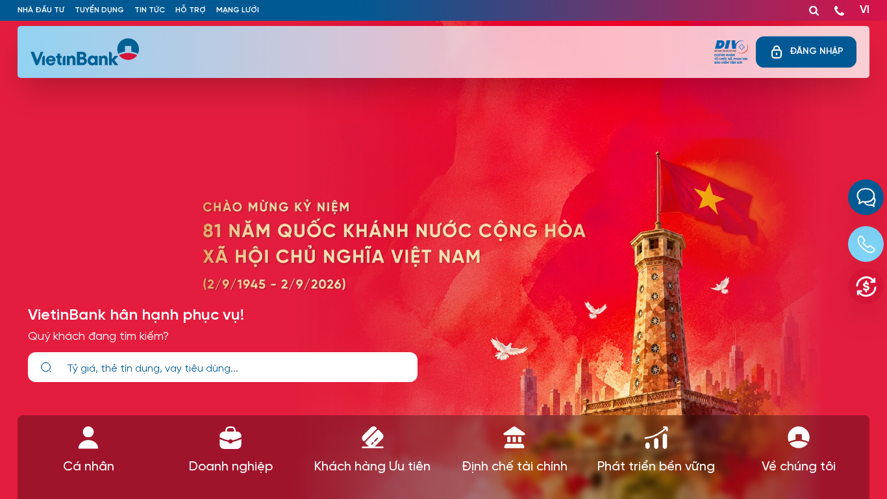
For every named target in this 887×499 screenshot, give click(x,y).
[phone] (839, 8)
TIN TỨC (149, 10)
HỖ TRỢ (190, 10)
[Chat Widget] (866, 197)
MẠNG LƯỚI (237, 10)
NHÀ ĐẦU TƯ (41, 10)
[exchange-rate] (866, 286)
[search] (46, 367)
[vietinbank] (86, 52)
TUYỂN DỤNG (99, 10)
